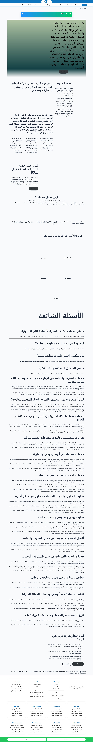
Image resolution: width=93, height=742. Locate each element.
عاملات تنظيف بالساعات (65, 404)
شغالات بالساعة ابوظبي (61, 584)
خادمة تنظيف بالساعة (33, 531)
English (84, 5)
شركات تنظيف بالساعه (70, 610)
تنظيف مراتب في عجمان (76, 729)
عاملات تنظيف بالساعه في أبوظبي (37, 468)
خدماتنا (56, 686)
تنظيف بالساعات (28, 459)
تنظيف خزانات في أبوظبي (36, 731)
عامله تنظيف (20, 545)
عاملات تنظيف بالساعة (62, 459)
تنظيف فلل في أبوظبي (17, 715)
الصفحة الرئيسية (78, 664)
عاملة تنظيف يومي (68, 522)
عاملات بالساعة (59, 570)
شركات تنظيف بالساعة (31, 549)
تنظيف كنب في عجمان (76, 713)
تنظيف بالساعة (68, 5)
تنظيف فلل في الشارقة (16, 711)
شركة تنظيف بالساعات (49, 527)
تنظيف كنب (29, 5)
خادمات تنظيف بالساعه (44, 531)
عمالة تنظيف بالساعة (66, 510)
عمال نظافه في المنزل (68, 603)
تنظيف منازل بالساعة (48, 426)
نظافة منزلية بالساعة (24, 522)
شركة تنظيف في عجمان (16, 688)
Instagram (54, 695)
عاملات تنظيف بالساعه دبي (69, 468)
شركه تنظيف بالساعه (22, 568)
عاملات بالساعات (60, 486)
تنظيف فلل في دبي (16, 709)
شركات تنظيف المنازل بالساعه (54, 431)
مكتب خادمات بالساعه (70, 528)
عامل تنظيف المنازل (64, 527)
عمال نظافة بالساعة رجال (68, 461)
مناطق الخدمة (56, 688)
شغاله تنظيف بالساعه (49, 510)
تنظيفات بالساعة (54, 549)
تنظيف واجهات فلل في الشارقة (16, 727)
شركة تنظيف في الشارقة (16, 686)
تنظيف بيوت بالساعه (72, 531)
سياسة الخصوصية (36, 684)
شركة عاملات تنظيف (14, 543)
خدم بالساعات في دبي (59, 561)
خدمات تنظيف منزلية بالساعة (47, 620)
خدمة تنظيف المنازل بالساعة (21, 409)
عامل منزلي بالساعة (57, 603)
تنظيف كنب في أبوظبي (76, 715)
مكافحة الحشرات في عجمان (36, 713)
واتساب (49, 1)
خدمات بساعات (54, 568)
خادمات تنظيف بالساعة (73, 507)
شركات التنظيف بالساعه (63, 449)
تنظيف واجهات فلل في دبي (16, 725)
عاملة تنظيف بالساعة (68, 463)
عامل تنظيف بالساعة (41, 388)
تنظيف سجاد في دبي (56, 709)
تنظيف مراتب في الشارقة (76, 727)
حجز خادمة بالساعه (32, 570)
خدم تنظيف (61, 480)
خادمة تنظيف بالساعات (61, 507)
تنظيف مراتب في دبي (76, 725)
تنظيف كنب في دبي (76, 709)
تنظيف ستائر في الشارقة (56, 727)
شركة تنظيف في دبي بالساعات (40, 582)
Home (84, 8)
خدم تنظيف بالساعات (60, 465)
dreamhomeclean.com (36, 692)
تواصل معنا (63, 71)
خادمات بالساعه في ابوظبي (38, 608)
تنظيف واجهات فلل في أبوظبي (16, 731)
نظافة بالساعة (30, 566)
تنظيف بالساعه (58, 426)
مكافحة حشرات (58, 5)
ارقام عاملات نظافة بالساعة (22, 506)
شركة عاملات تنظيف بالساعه (70, 442)
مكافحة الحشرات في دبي (36, 709)
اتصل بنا (36, 686)
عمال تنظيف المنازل (37, 568)
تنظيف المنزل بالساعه (30, 510)
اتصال (43, 1)
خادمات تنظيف (17, 561)
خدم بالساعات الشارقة (57, 587)
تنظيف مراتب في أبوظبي (76, 731)
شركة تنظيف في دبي (16, 684)
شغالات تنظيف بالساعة (64, 409)
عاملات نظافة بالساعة (52, 388)
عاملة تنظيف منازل (28, 545)
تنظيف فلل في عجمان (17, 713)
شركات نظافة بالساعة (14, 599)
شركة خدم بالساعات (68, 482)
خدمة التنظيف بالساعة (55, 506)
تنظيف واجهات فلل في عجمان (16, 729)
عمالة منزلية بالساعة (33, 603)
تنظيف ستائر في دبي (56, 725)
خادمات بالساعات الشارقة (74, 584)
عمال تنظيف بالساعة (22, 431)
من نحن (56, 684)
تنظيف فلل (76, 5)
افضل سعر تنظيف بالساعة (63, 543)
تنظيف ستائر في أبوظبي (56, 731)
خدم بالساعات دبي (50, 570)
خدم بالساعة (73, 582)
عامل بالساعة (62, 608)
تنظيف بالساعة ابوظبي (69, 599)
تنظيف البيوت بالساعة (31, 527)
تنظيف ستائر (38, 5)
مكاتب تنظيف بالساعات (69, 489)
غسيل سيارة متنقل (47, 5)
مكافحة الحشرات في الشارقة (36, 711)
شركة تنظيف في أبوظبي (16, 691)
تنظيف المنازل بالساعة (51, 463)
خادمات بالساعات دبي (45, 545)
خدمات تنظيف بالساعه (32, 501)
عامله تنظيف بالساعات (66, 568)
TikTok (61, 695)
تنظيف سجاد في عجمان (56, 713)
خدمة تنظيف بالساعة (79, 406)
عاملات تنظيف (52, 566)
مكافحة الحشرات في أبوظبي (36, 715)
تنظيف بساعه (57, 447)
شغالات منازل (65, 620)
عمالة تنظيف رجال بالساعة (62, 470)
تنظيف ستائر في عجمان (56, 729)
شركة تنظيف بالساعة (58, 442)
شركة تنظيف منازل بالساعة (70, 392)
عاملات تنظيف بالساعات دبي (60, 563)
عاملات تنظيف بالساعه (59, 491)
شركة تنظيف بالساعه (16, 566)
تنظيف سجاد (21, 5)
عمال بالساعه (58, 620)
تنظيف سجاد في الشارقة (56, 711)
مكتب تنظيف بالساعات (57, 531)
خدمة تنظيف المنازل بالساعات (33, 485)
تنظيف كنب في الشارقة (76, 711)
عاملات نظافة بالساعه (25, 480)
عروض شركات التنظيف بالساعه (40, 447)
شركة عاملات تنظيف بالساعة (48, 489)
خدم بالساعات (59, 566)
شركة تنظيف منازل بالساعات (47, 501)
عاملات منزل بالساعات (69, 587)
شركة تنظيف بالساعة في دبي (19, 570)
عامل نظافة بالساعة (66, 485)
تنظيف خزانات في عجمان (36, 729)
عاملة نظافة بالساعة (68, 533)
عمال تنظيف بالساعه (74, 470)
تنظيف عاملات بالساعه (73, 563)
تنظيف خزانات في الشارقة (37, 727)
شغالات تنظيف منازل (31, 424)
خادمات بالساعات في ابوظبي (32, 599)
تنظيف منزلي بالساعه (67, 444)
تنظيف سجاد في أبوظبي (56, 715)
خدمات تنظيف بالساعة (71, 549)
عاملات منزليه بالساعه (72, 608)
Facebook (60, 699)
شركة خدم (41, 587)
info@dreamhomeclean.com (36, 696)
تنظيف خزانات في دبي (36, 725)
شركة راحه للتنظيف (25, 543)
